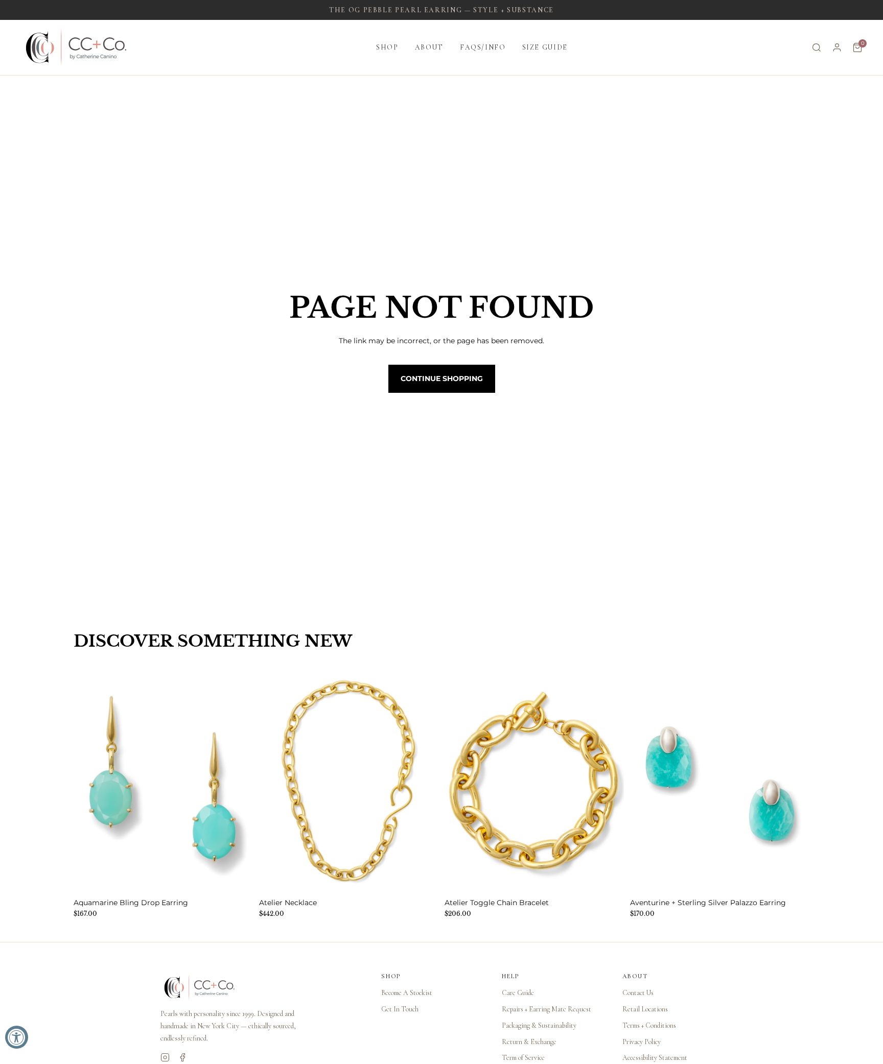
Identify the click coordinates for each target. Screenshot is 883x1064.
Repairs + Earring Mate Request (546, 1009)
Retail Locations (645, 1009)
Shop (387, 47)
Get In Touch (400, 1009)
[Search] (816, 47)
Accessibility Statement (654, 1057)
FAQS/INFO (483, 47)
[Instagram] (165, 1057)
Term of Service (523, 1057)
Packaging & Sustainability (539, 1025)
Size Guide (545, 47)
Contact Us (638, 992)
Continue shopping (442, 378)
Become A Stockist (406, 992)
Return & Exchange (529, 1041)
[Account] (837, 47)
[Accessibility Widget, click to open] (16, 1037)
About (429, 47)
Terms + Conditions (649, 1025)
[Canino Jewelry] (260, 987)
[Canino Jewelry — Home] (76, 47)
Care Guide (518, 992)
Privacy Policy (641, 1041)
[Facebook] (182, 1057)
